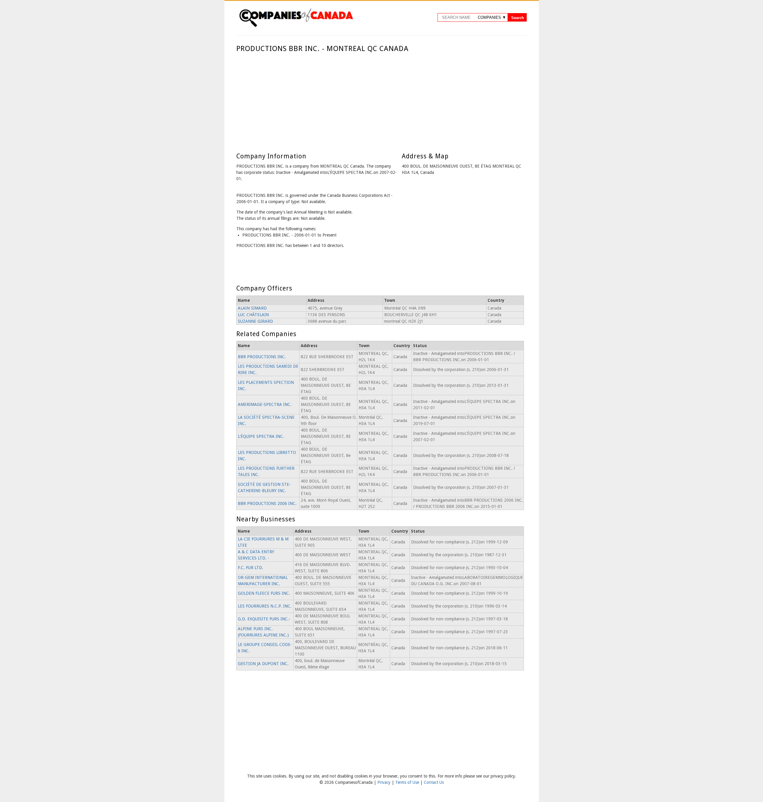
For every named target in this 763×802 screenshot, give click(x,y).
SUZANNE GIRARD (255, 321)
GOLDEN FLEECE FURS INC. (264, 593)
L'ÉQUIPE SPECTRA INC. (261, 436)
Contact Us (434, 782)
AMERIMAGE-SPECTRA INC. (264, 404)
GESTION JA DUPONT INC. (263, 663)
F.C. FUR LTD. (250, 567)
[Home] (296, 26)
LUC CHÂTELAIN (253, 314)
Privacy (384, 782)
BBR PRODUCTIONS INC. (262, 356)
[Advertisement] (380, 98)
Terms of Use (407, 782)
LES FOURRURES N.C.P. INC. (264, 606)
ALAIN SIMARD (252, 308)
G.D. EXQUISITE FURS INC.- (264, 618)
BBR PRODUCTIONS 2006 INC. (267, 503)
